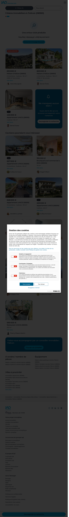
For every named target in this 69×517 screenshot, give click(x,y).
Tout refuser (41, 284)
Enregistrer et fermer (34, 287)
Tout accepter (26, 284)
